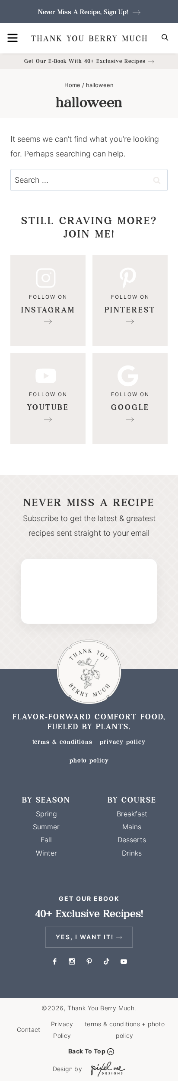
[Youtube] (48, 398)
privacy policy (123, 741)
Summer (46, 826)
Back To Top (86, 1051)
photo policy (89, 760)
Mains (131, 826)
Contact (29, 1029)
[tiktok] (106, 961)
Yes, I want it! (85, 936)
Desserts (132, 839)
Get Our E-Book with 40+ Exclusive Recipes (85, 61)
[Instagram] (48, 300)
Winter (46, 853)
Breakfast (132, 813)
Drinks (132, 853)
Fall (46, 839)
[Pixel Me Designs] (105, 1069)
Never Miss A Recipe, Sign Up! (84, 12)
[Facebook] (54, 961)
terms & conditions (62, 741)
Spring (46, 813)
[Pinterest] (130, 300)
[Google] (130, 398)
